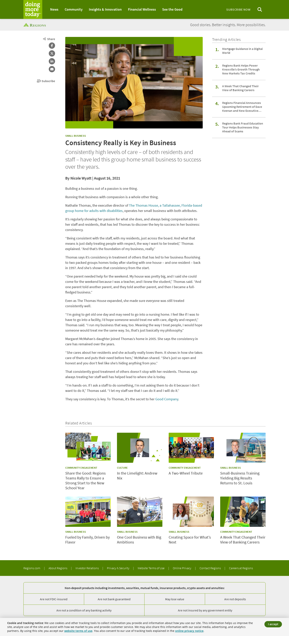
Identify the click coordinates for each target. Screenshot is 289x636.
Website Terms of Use (151, 568)
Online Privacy (182, 568)
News (54, 9)
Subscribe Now (238, 9)
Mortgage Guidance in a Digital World (242, 51)
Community (74, 9)
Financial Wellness (142, 9)
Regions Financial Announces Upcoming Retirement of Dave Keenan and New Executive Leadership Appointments (242, 107)
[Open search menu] (260, 9)
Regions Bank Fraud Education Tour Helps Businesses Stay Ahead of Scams (242, 127)
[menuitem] (54, 9)
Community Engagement (81, 467)
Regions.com (32, 568)
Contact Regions (210, 568)
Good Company (166, 399)
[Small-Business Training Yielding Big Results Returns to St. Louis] (243, 448)
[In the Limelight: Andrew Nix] (139, 448)
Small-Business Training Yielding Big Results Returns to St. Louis (240, 478)
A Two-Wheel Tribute (186, 473)
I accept (273, 624)
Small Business (75, 135)
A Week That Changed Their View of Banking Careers (240, 88)
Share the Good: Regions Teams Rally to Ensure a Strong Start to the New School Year (85, 480)
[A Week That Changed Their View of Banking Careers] (243, 512)
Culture (122, 467)
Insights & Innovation (105, 9)
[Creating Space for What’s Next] (191, 512)
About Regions (58, 568)
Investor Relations (87, 568)
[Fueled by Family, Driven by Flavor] (88, 512)
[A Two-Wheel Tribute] (191, 448)
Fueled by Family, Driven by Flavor (87, 539)
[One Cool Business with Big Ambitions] (139, 512)
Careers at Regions (241, 568)
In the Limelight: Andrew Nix (137, 475)
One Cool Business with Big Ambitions (139, 539)
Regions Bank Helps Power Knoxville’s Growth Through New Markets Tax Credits (241, 69)
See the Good (172, 9)
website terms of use (78, 631)
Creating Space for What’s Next (190, 539)
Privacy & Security (118, 568)
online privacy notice (189, 631)
